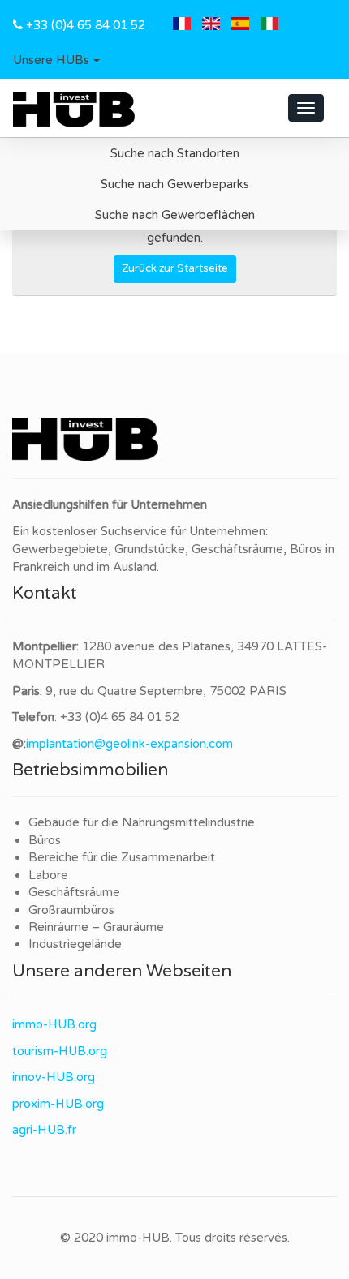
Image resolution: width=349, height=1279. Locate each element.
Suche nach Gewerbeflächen (175, 215)
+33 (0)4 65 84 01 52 (85, 25)
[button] (56, 60)
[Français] (182, 25)
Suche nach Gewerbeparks (175, 184)
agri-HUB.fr (44, 1129)
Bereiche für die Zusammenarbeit (121, 857)
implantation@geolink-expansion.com (129, 743)
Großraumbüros (71, 910)
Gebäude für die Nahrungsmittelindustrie (141, 822)
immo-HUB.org (54, 1024)
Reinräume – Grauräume (96, 927)
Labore (48, 875)
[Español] (240, 25)
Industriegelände (75, 944)
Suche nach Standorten (174, 153)
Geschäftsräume (74, 892)
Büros (44, 840)
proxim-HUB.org (58, 1104)
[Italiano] (269, 25)
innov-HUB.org (53, 1077)
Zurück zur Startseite (175, 268)
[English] (211, 25)
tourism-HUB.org (59, 1051)
